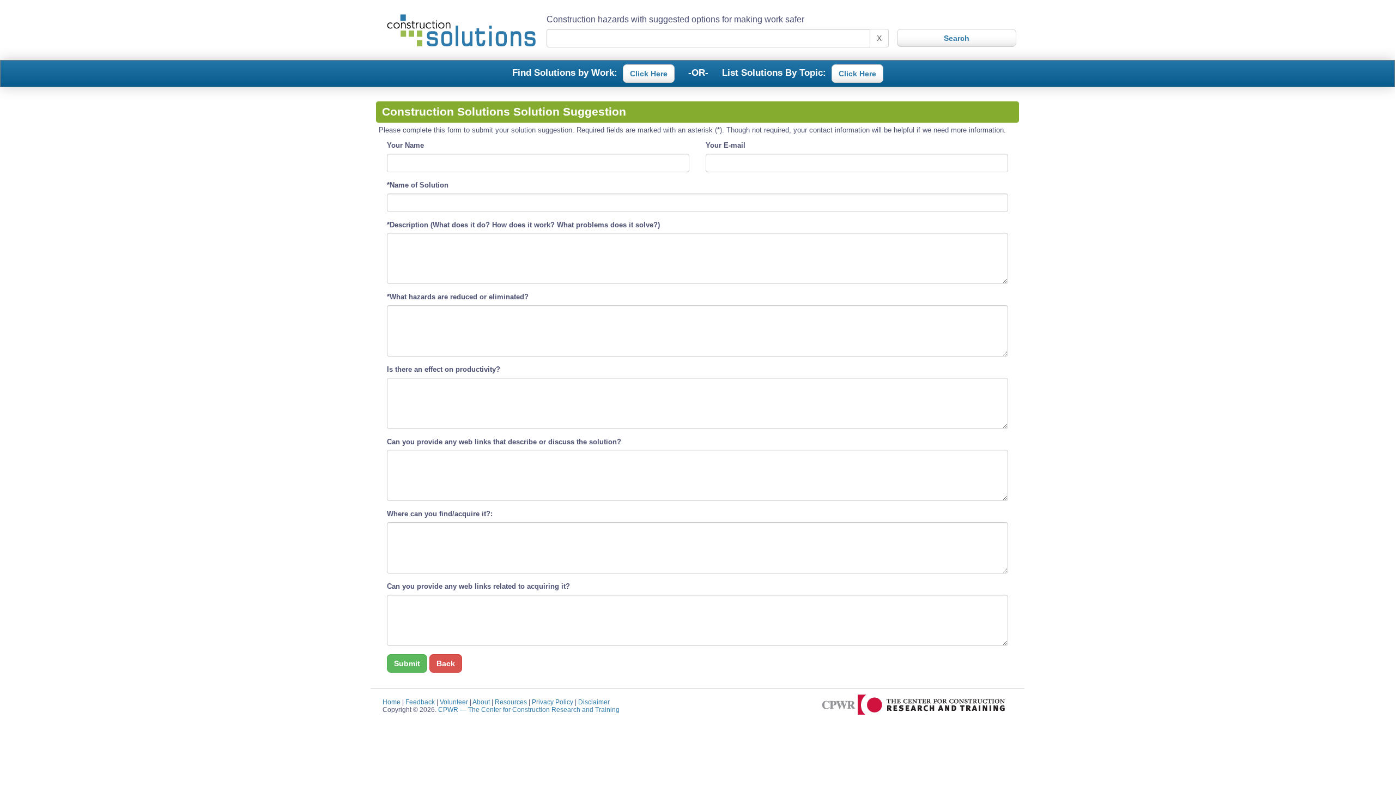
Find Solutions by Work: (564, 72)
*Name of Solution (417, 185)
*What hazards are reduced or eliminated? (458, 297)
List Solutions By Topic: (774, 72)
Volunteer (454, 701)
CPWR (529, 709)
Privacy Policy (552, 701)
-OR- (698, 72)
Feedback (420, 701)
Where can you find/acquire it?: (440, 514)
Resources (511, 701)
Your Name (405, 145)
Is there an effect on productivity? (443, 369)
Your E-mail (725, 145)
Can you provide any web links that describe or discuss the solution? (504, 442)
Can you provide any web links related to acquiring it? (478, 586)
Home (392, 701)
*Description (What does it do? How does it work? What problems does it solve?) (523, 225)
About (481, 701)
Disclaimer (594, 701)
